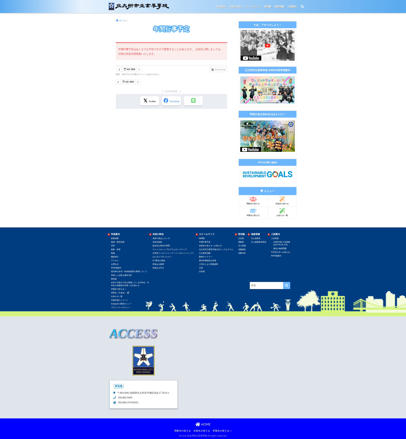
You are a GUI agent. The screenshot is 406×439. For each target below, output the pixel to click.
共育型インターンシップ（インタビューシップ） (173, 253)
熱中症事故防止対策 (207, 260)
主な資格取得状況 (258, 242)
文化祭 (202, 271)
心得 (201, 268)
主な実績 (242, 246)
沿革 (113, 246)
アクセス (115, 260)
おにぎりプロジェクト (162, 257)
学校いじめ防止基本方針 (121, 275)
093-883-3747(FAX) (127, 402)
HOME (205, 424)
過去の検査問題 (280, 248)
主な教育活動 (204, 253)
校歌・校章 (116, 249)
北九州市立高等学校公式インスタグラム (216, 249)
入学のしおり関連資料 (208, 264)
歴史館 (114, 279)
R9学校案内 (116, 268)
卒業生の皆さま (253, 215)
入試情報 (275, 238)
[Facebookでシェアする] (171, 100)
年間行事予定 (204, 242)
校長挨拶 (115, 238)
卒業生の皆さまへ (222, 430)
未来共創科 (157, 242)
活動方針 (242, 253)
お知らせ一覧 (282, 215)
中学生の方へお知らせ (280, 252)
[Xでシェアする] (149, 100)
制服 (113, 253)
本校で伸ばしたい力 (161, 238)
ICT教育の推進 (159, 260)
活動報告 (242, 249)
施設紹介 (115, 257)
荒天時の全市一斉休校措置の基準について (129, 271)
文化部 (241, 238)
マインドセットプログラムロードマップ (170, 249)
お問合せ (115, 264)
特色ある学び (158, 268)
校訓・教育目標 (117, 242)
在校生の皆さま (282, 203)
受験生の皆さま (253, 203)
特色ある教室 (158, 264)
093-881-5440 (124, 397)
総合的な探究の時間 (161, 246)
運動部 (241, 242)
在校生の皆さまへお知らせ (210, 246)
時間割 (202, 238)
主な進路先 (256, 238)
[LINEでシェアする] (193, 100)
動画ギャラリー (205, 257)
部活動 (267, 6)
